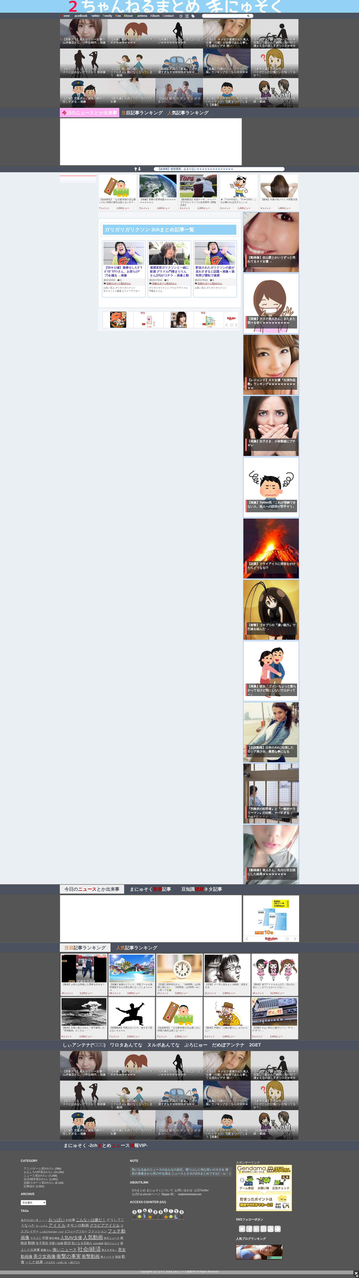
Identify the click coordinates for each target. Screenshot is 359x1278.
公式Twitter (201, 1190)
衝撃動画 (91, 1256)
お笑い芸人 (109, 287)
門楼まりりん (155, 291)
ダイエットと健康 (112, 291)
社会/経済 (89, 1249)
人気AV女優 (71, 1237)
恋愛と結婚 (56, 1243)
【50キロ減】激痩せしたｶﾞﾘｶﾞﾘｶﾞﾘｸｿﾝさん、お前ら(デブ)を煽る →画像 (123, 271)
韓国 (118, 1256)
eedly (107, 15)
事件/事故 (54, 1238)
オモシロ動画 (78, 1225)
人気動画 (93, 1237)
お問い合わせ (184, 1190)
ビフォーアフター (131, 291)
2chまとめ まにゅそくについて (152, 1190)
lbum (154, 15)
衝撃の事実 (68, 1256)
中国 (45, 1238)
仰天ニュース (111, 1238)
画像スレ (46, 1249)
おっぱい (56, 1219)
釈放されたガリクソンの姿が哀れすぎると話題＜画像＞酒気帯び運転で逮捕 (215, 271)
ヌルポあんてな (163, 1044)
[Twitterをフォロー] (242, 1230)
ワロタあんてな (126, 1044)
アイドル (57, 1225)
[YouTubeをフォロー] (270, 1230)
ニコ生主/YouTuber (48, 1232)
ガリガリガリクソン (125, 287)
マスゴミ (35, 1238)
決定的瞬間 (98, 1243)
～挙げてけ (74, 1262)
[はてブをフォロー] (256, 1230)
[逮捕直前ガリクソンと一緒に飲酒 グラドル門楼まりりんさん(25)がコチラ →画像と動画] (169, 254)
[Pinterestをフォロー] (263, 1230)
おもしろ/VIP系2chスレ (38, 1172)
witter (95, 15)
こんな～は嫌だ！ (91, 1220)
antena (141, 15)
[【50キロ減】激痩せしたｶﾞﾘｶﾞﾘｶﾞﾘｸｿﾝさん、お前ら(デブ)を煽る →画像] (123, 254)
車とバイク (107, 1256)
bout (128, 15)
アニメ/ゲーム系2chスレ (39, 1168)
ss (118, 15)
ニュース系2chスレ (36, 1175)
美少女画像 (44, 1256)
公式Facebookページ (146, 1194)
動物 (31, 1243)
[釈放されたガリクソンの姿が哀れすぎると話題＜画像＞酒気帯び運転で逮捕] (215, 254)
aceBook (80, 15)
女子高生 (42, 1243)
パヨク (61, 1232)
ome (65, 15)
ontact (168, 15)
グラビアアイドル (179, 287)
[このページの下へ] (139, 169)
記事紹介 (29, 1186)
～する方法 (49, 1262)
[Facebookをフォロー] (249, 1230)
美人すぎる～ (109, 1249)
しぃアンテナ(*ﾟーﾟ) (84, 1044)
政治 (67, 1243)
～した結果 (34, 1262)
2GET (255, 1044)
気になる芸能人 (81, 1243)
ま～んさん (42, 1226)
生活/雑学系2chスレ (36, 1179)
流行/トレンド (111, 1243)
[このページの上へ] (135, 169)
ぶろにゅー (196, 1044)
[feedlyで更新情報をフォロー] (277, 1230)
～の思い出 (61, 1262)
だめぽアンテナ (228, 1044)
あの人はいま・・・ (34, 1220)
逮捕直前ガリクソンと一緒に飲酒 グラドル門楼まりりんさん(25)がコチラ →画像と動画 (169, 271)
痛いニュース (65, 1249)
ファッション (97, 1231)
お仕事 (70, 1220)
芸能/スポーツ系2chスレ (119, 283)
